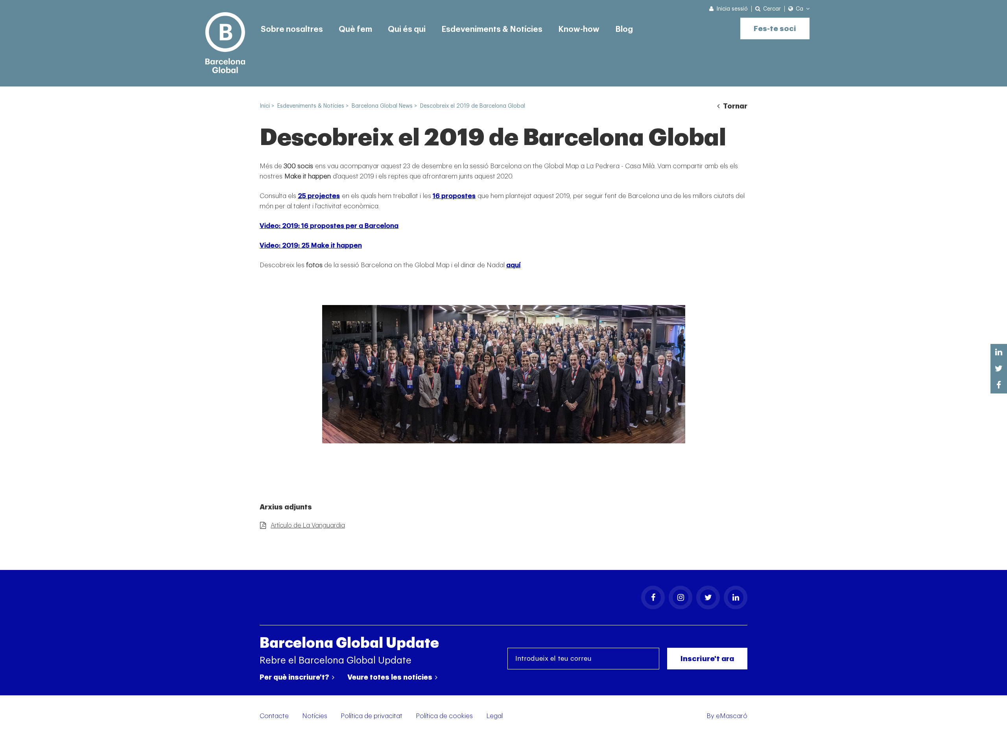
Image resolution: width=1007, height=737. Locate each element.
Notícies (314, 716)
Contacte (274, 716)
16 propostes (454, 196)
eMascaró (731, 716)
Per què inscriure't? (295, 677)
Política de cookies (444, 716)
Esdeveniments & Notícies (491, 29)
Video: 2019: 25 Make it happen (311, 245)
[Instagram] (680, 597)
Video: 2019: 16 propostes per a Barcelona (329, 225)
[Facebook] (653, 597)
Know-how (578, 29)
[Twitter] (708, 597)
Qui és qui (407, 29)
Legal (494, 716)
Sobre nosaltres (292, 29)
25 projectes (319, 196)
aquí (513, 265)
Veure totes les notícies (390, 677)
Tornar (734, 106)
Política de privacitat (371, 716)
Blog (624, 29)
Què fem (355, 29)
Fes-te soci (775, 28)
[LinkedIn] (735, 597)
